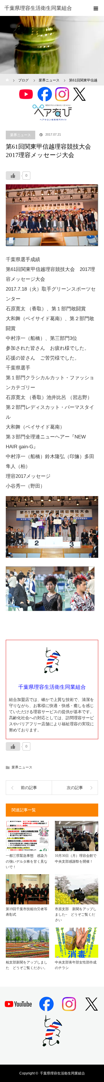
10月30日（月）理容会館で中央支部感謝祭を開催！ (75, 858)
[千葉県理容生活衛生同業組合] (43, 8)
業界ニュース (20, 135)
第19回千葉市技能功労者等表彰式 (26, 912)
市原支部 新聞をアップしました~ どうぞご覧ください (75, 914)
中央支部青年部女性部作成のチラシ (75, 965)
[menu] (96, 8)
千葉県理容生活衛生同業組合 (62, 1073)
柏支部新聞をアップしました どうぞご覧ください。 (26, 965)
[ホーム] (8, 76)
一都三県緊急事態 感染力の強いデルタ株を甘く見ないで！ (26, 861)
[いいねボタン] (13, 175)
